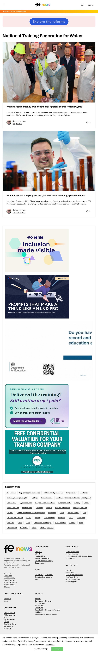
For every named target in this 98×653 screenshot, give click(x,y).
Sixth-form (81, 517)
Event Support (71, 581)
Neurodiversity (73, 512)
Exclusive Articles (72, 552)
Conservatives (46, 498)
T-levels (72, 522)
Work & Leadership (42, 558)
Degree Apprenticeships (45, 503)
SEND (71, 517)
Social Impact (40, 563)
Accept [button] (57, 649)
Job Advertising (72, 577)
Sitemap (7, 587)
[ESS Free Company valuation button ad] (37, 452)
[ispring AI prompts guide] (37, 296)
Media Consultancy (73, 579)
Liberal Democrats (62, 507)
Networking (39, 605)
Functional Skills (64, 503)
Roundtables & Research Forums (47, 610)
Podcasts (7, 599)
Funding (77, 503)
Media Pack (70, 572)
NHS (84, 512)
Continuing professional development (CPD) (73, 498)
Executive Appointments (44, 575)
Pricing (68, 570)
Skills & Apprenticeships (44, 561)
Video (6, 601)
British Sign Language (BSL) (17, 498)
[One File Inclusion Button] (37, 250)
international (27, 507)
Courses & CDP (41, 603)
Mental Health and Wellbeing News (31, 512)
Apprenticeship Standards (29, 493)
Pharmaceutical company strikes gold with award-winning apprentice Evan (46, 195)
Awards (38, 599)
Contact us (8, 576)
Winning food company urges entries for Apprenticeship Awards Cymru (44, 106)
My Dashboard (9, 619)
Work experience (46, 527)
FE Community (9, 578)
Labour (49, 507)
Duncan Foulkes (19, 121)
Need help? (8, 628)
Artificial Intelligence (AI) (53, 493)
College (35, 498)
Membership (8, 626)
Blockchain (84, 493)
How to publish (9, 613)
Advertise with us (10, 582)
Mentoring (52, 512)
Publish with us (9, 580)
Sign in (90, 5)
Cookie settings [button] (41, 648)
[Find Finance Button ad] (37, 406)
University (24, 527)
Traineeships (12, 527)
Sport (20, 522)
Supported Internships (42, 522)
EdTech (37, 554)
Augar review (71, 493)
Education (38, 552)
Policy (28, 517)
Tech (81, 522)
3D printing (11, 493)
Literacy (10, 512)
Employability (40, 556)
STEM (28, 522)
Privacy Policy (9, 585)
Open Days (39, 608)
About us (7, 573)
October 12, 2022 (19, 213)
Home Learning (13, 507)
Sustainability (60, 522)
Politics (37, 517)
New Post (7, 617)
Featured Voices (72, 554)
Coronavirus (11, 503)
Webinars (38, 612)
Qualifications (49, 517)
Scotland (61, 517)
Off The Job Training (15, 517)
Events (6, 622)
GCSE (86, 503)
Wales (34, 527)
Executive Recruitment (43, 577)
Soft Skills (10, 522)
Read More (50, 644)
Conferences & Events (43, 601)
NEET (62, 512)
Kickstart (39, 507)
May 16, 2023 (17, 124)
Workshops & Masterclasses (46, 614)
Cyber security (26, 503)
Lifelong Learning (80, 507)
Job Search (39, 579)
